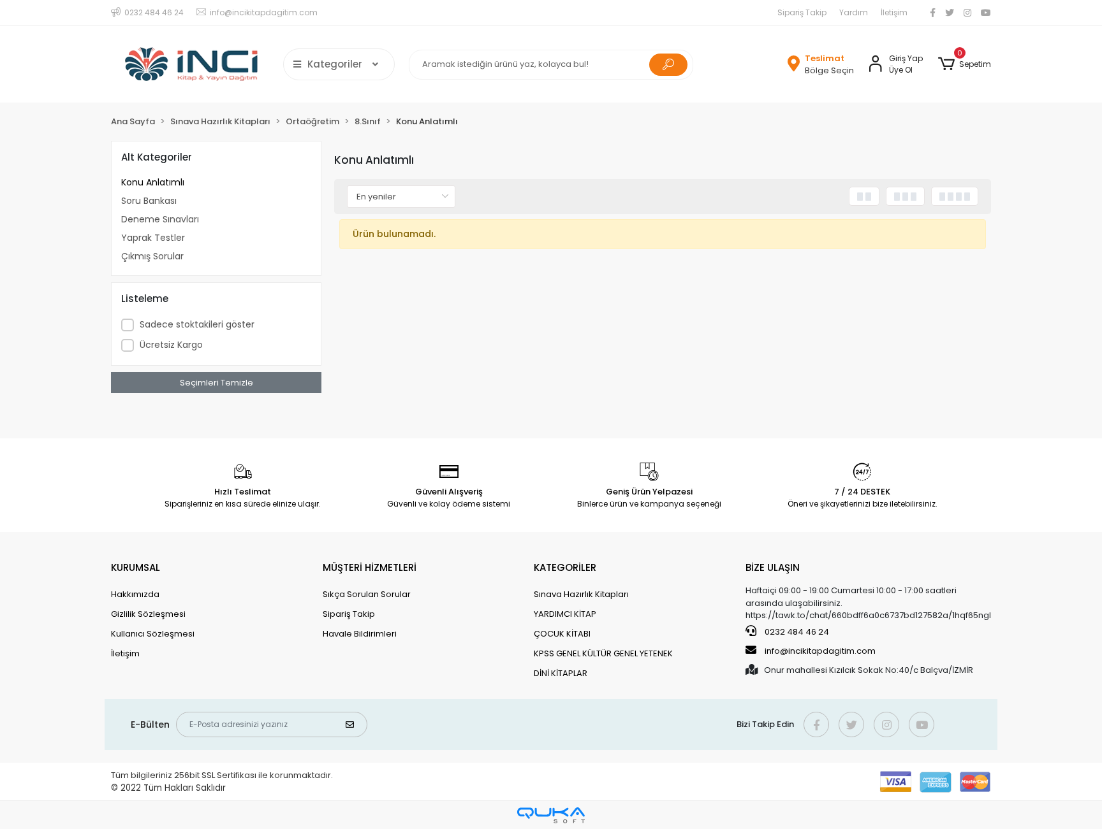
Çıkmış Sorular (152, 256)
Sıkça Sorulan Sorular (367, 594)
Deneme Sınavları (160, 219)
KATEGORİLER (565, 567)
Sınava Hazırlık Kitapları (581, 594)
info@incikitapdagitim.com (820, 651)
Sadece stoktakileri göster (197, 324)
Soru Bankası (149, 200)
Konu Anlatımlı (152, 182)
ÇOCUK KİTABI (562, 634)
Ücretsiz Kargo (171, 344)
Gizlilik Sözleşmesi (148, 614)
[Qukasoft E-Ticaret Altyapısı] (551, 815)
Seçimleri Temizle (216, 383)
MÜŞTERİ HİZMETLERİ (369, 567)
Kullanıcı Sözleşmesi (153, 634)
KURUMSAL (135, 567)
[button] (964, 64)
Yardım (853, 12)
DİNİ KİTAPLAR (560, 673)
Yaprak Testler (153, 237)
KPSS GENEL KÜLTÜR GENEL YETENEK (603, 653)
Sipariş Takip (801, 12)
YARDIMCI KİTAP (565, 614)
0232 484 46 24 (796, 632)
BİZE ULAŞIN (773, 567)
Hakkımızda (135, 594)
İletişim (894, 12)
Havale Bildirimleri (360, 634)
